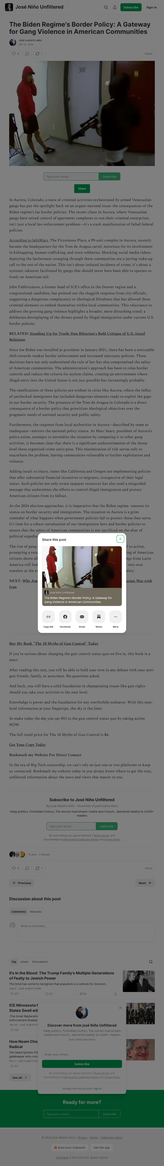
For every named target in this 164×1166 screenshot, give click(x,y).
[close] (120, 539)
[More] (115, 616)
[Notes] (98, 616)
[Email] (82, 616)
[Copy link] (48, 616)
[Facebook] (65, 616)
